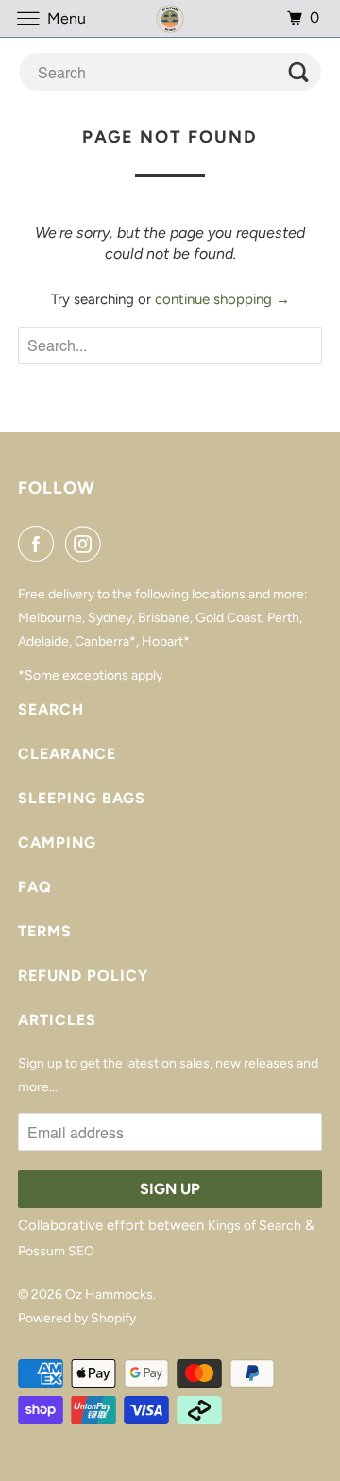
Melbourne (50, 618)
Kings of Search (254, 1226)
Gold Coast (229, 618)
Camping (57, 842)
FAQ (35, 887)
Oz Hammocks (109, 1295)
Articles (57, 1020)
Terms (45, 931)
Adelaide (43, 641)
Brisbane (164, 618)
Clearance (67, 754)
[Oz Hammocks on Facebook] (39, 544)
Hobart (162, 641)
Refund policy (83, 976)
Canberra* (105, 641)
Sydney (110, 618)
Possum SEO (56, 1251)
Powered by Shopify (77, 1318)
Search (51, 709)
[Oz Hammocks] (170, 18)
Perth (283, 618)
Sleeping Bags (81, 798)
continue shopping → (222, 299)
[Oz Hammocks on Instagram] (87, 544)
